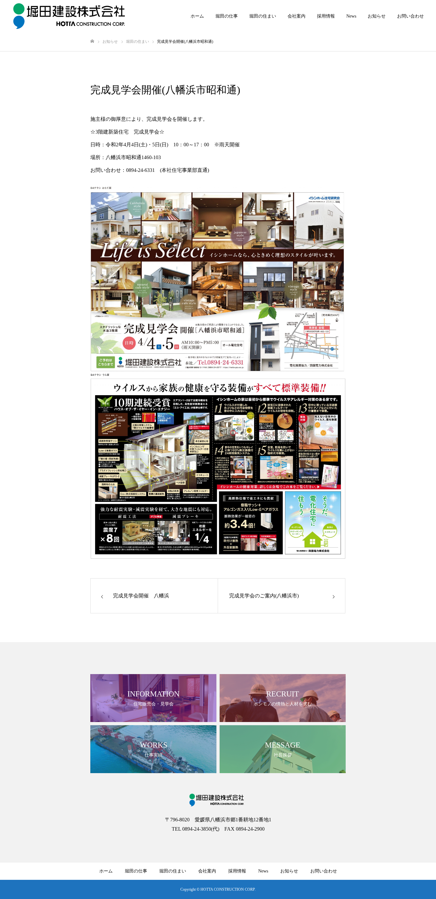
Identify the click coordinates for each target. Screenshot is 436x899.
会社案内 (296, 16)
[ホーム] (92, 41)
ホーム (197, 16)
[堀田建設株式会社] (69, 16)
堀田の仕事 (226, 16)
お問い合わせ (410, 16)
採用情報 (326, 16)
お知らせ (377, 16)
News (351, 16)
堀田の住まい (262, 16)
